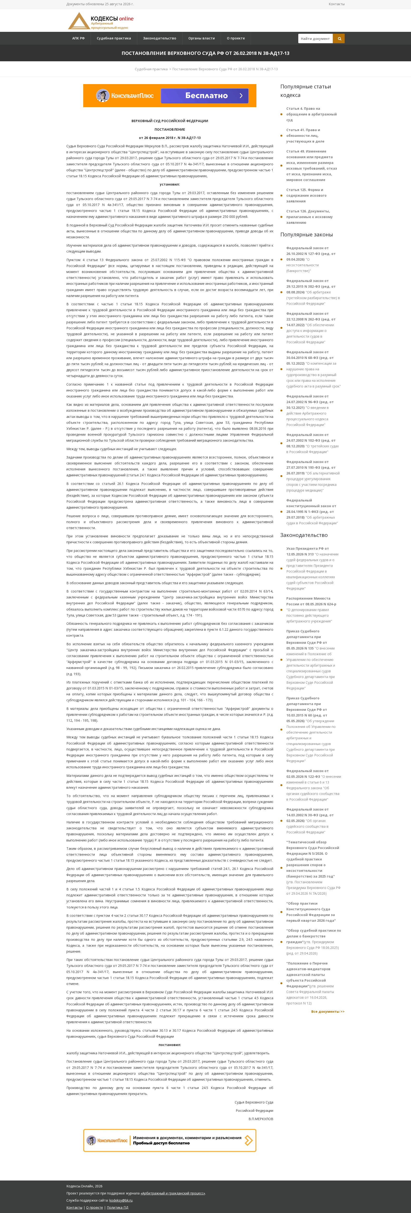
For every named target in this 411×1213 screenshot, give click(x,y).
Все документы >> (328, 1011)
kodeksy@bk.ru (120, 1200)
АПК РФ (78, 38)
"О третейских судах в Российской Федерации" (312, 443)
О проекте (236, 38)
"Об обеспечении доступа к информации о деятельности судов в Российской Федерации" (311, 327)
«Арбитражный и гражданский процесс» (173, 1193)
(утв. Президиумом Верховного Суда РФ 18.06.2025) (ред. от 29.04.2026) (313, 941)
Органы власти (201, 38)
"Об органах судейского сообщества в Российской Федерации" (310, 820)
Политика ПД (117, 1207)
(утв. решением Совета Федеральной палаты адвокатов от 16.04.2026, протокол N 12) (310, 983)
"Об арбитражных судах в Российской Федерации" (312, 511)
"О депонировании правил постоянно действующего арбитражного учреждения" (311, 609)
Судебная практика (114, 38)
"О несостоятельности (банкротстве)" (311, 259)
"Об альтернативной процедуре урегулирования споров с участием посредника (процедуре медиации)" (313, 475)
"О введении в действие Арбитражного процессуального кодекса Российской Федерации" (310, 410)
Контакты (337, 4)
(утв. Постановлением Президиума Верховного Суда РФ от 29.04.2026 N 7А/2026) (313, 868)
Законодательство (159, 38)
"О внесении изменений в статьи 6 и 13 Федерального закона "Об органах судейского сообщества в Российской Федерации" (313, 785)
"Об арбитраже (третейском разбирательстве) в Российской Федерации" (313, 292)
